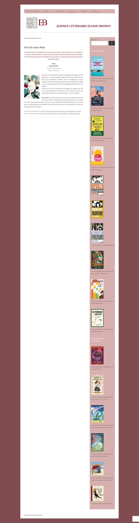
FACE (38, 113)
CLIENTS (72, 11)
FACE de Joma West (34, 47)
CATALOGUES (59, 11)
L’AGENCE (83, 11)
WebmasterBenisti (74, 113)
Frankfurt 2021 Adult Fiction (54, 111)
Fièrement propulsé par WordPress (33, 515)
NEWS (47, 11)
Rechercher (94, 40)
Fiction (44, 111)
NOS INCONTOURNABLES (32, 11)
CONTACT (95, 11)
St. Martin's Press (51, 113)
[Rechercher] (112, 43)
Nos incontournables (68, 111)
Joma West (43, 113)
